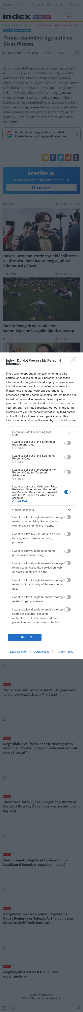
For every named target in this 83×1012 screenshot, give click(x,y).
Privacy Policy (64, 651)
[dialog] (41, 506)
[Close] (75, 361)
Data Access (41, 651)
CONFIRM (25, 637)
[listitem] (41, 433)
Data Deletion (18, 651)
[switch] (67, 443)
